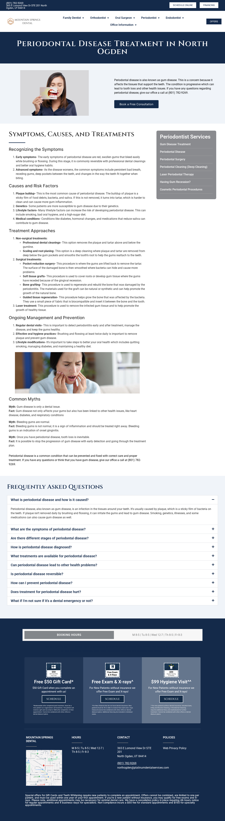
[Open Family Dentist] (83, 18)
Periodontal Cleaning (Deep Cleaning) (183, 167)
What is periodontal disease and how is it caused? (50, 500)
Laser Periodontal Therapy (177, 174)
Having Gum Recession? (175, 182)
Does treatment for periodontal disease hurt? (46, 592)
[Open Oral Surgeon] (134, 18)
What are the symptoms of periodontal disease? (48, 529)
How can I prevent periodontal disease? (41, 583)
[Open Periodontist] (158, 18)
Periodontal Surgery (172, 159)
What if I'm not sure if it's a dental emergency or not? (52, 601)
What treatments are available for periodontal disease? (54, 556)
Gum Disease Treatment (175, 144)
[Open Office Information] (135, 25)
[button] (112, 499)
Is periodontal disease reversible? (37, 574)
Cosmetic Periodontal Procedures (181, 189)
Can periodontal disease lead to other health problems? (54, 565)
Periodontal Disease (172, 151)
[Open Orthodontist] (108, 18)
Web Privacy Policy (175, 748)
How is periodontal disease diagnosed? (41, 547)
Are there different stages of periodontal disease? (50, 538)
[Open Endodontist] (183, 18)
